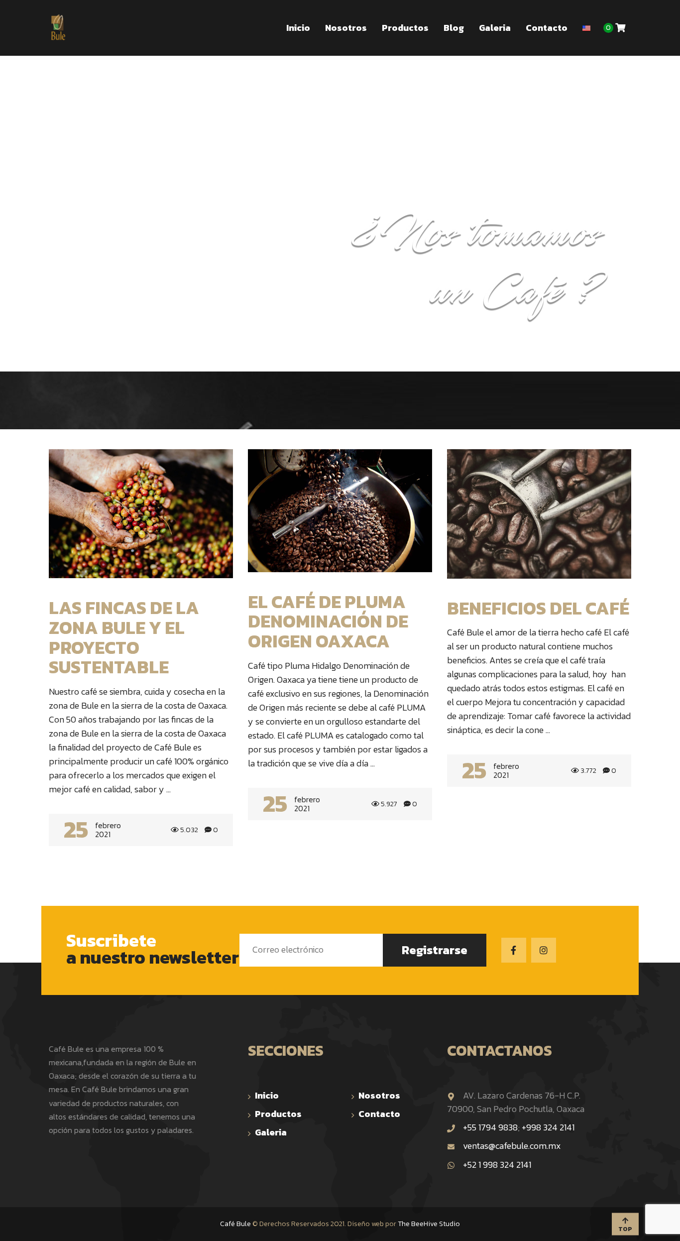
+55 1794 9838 (490, 1127)
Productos (278, 1113)
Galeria (271, 1132)
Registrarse (434, 950)
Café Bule (235, 1224)
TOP (625, 1228)
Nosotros (379, 1095)
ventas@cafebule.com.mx (512, 1145)
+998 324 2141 (548, 1127)
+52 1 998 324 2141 (497, 1164)
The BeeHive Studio (429, 1224)
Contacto (379, 1113)
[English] (586, 22)
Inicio (267, 1095)
